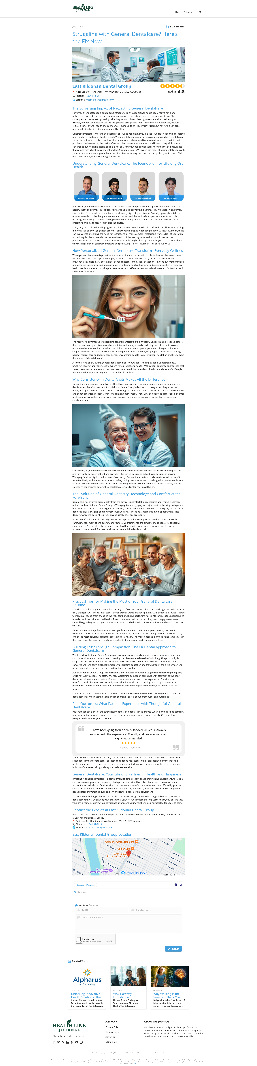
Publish (174, 948)
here (135, 1064)
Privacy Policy (160, 1053)
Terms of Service (147, 1053)
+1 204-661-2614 (93, 95)
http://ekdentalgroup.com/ (100, 99)
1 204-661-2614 (94, 824)
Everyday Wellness (86, 885)
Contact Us (136, 1053)
